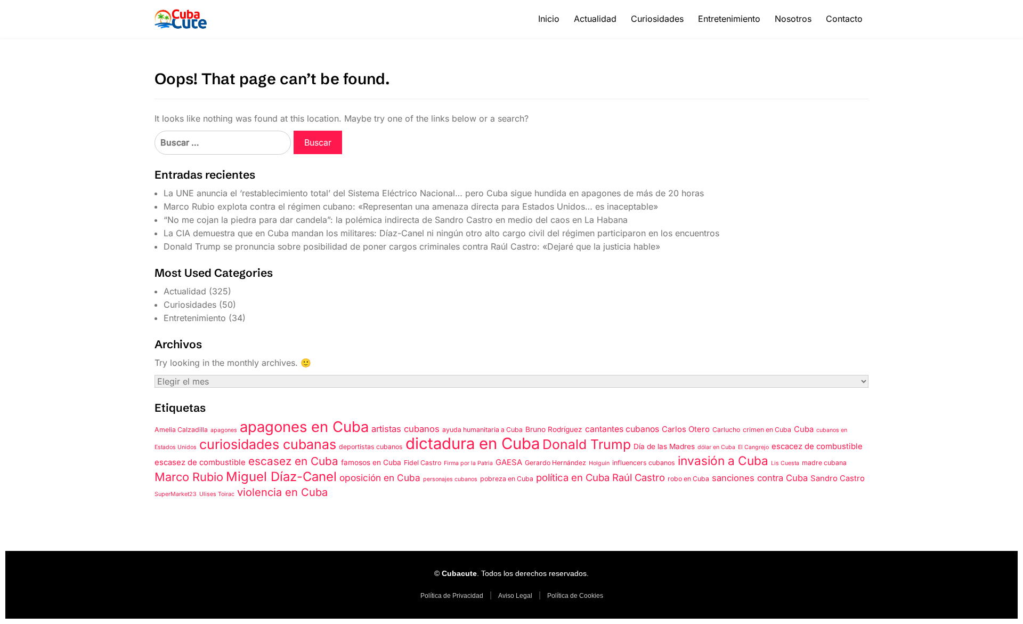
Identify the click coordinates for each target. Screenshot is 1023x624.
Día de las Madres (664, 446)
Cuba (804, 429)
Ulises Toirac (216, 494)
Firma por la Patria (468, 463)
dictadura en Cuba (472, 443)
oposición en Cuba (379, 477)
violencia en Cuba (282, 492)
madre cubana (824, 463)
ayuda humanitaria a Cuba (482, 430)
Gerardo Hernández (555, 463)
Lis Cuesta (785, 463)
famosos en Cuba (371, 462)
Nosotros (793, 18)
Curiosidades (657, 18)
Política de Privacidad (451, 595)
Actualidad (595, 18)
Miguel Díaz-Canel (281, 476)
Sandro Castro (837, 478)
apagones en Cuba (304, 427)
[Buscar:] (223, 143)
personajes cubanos (450, 479)
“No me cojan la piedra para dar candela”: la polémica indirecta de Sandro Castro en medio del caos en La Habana (396, 219)
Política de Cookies (575, 595)
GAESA (509, 462)
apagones (223, 430)
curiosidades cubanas (267, 444)
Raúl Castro (638, 477)
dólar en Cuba (716, 447)
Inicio (548, 18)
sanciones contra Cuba (760, 478)
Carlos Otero (686, 429)
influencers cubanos (643, 463)
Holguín (599, 463)
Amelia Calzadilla (181, 430)
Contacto (844, 18)
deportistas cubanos (371, 447)
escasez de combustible (200, 462)
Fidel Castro (422, 463)
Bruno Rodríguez (553, 429)
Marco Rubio (189, 477)
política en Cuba (573, 477)
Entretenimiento (729, 18)
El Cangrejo (753, 447)
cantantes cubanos (622, 429)
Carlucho (726, 430)
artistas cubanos (405, 428)
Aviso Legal (515, 595)
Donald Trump (586, 444)
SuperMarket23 (176, 494)
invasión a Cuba (723, 460)
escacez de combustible (817, 446)
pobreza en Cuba (506, 479)
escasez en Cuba (293, 461)
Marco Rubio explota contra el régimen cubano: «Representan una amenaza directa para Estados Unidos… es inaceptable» (411, 206)
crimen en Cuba (767, 430)
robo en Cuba (688, 479)
